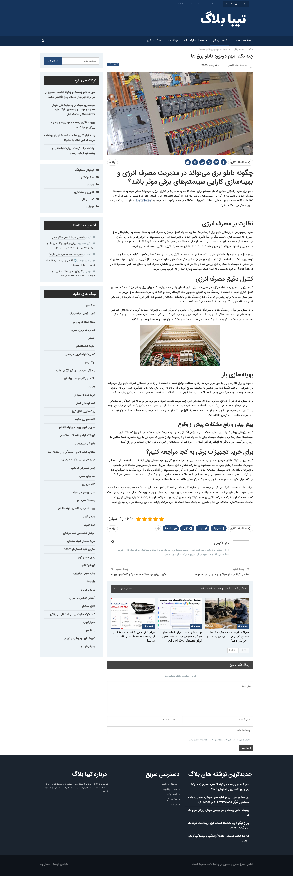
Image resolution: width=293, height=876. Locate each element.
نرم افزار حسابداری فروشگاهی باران (75, 370)
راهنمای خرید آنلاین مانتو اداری (68, 237)
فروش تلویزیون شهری (83, 330)
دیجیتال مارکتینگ (195, 40)
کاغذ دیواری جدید (85, 419)
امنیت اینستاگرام (85, 346)
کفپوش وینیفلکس (85, 443)
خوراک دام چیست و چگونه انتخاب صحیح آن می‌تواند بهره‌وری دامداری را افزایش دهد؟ (70, 94)
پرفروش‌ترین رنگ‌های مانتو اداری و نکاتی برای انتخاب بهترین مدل (71, 245)
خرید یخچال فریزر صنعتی (81, 541)
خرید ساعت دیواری (84, 395)
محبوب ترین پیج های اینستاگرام (77, 427)
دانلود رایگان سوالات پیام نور (79, 378)
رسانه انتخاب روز (86, 500)
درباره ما (212, 4)
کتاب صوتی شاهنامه (84, 573)
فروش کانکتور (87, 565)
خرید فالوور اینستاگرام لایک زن (78, 460)
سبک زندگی (154, 40)
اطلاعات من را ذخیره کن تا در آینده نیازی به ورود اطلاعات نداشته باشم (219, 740)
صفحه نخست (242, 40)
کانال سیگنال (88, 606)
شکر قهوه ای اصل (85, 403)
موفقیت (173, 40)
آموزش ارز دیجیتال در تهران (79, 638)
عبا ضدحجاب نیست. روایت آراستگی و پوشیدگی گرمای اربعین (73, 150)
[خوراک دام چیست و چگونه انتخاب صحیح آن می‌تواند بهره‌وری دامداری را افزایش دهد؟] (227, 613)
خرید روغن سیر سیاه (84, 492)
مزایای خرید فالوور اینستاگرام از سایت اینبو (71, 452)
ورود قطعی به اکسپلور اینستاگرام (76, 508)
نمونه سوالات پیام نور (83, 322)
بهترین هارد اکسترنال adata (79, 549)
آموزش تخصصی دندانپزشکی (79, 533)
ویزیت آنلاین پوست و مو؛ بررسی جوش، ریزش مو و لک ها (73, 125)
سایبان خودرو (88, 590)
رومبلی (91, 338)
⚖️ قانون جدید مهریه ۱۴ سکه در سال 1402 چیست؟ (70, 262)
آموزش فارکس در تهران (82, 598)
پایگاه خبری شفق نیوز (83, 411)
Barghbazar (144, 200)
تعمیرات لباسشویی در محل (80, 354)
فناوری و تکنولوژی (84, 192)
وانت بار (90, 581)
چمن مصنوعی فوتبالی (83, 468)
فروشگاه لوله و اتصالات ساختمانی (77, 435)
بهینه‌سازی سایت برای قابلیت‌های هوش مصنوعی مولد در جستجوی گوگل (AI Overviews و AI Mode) (73, 110)
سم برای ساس (87, 476)
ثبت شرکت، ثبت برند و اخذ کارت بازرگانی (72, 614)
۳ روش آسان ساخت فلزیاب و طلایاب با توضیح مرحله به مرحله (73, 273)
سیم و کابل (89, 516)
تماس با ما (196, 4)
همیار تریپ (89, 622)
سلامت (90, 184)
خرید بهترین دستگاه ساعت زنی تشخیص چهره (138, 574)
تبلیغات (181, 4)
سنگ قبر (90, 305)
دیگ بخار (90, 362)
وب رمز (91, 386)
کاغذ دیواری (88, 484)
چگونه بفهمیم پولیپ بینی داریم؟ (66, 254)
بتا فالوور (90, 630)
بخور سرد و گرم (86, 557)
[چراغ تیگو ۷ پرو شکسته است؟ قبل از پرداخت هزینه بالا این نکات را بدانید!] (133, 613)
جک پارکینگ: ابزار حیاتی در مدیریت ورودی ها (222, 574)
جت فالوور (89, 525)
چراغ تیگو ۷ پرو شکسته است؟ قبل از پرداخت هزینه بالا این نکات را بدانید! (69, 138)
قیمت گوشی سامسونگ (82, 313)
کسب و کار (220, 40)
